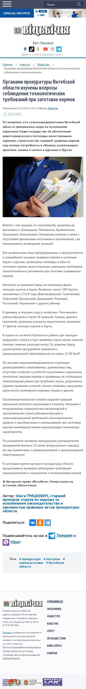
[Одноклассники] (40, 522)
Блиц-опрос (54, 645)
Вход (35, 43)
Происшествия (56, 638)
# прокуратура (30, 559)
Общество (43, 64)
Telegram (64, 535)
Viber (15, 541)
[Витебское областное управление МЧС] (52, 685)
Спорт (51, 631)
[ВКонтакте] (32, 522)
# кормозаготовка (42, 561)
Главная (8, 64)
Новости (25, 64)
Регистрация (46, 43)
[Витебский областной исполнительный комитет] (33, 685)
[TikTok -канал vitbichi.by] (31, 51)
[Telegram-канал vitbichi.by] (59, 51)
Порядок (7, 632)
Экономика (54, 609)
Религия (52, 653)
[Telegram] (47, 522)
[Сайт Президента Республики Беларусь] (13, 685)
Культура (52, 623)
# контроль (52, 559)
